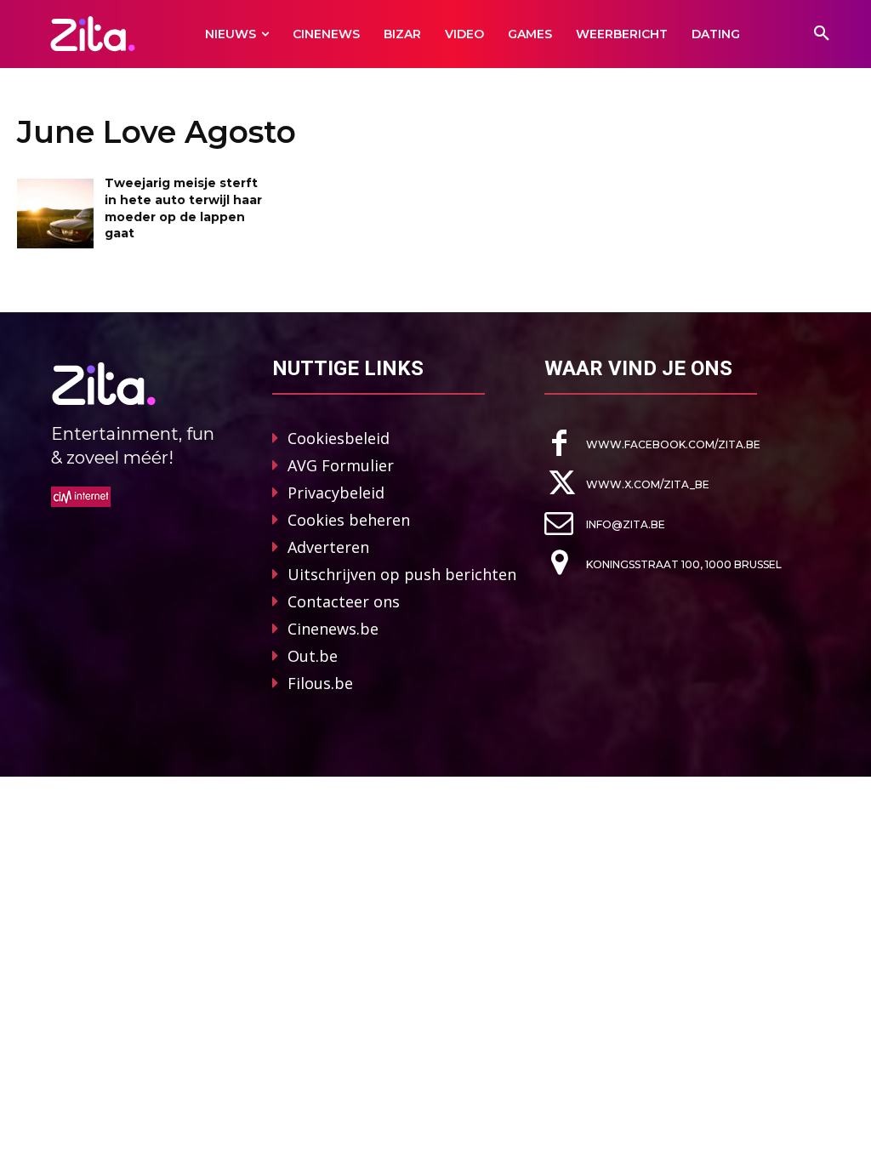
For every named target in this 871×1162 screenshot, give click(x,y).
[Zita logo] (92, 33)
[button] (821, 34)
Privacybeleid (335, 492)
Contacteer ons (343, 601)
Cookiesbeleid (338, 438)
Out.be (312, 656)
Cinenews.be (333, 628)
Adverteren (328, 547)
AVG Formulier (340, 465)
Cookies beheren (348, 520)
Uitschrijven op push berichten (401, 574)
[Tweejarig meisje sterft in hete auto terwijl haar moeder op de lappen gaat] (55, 213)
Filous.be (320, 683)
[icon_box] (652, 443)
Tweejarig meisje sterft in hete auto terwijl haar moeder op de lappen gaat (183, 208)
